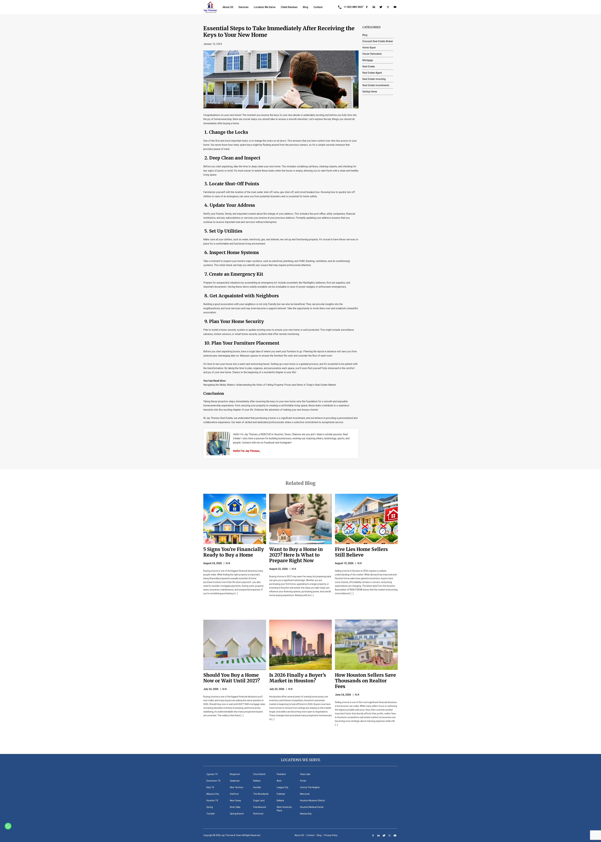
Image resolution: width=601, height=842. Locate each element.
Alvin (279, 780)
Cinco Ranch (259, 774)
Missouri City (212, 794)
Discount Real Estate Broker (377, 41)
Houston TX (212, 800)
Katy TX (210, 787)
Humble (257, 787)
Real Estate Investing (374, 79)
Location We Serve (264, 7)
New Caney (235, 800)
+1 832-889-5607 (353, 6)
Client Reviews (289, 7)
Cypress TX (212, 774)
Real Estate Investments (375, 85)
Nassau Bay (306, 813)
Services (244, 7)
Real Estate (368, 66)
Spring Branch (237, 813)
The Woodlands (261, 794)
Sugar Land (259, 800)
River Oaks (235, 807)
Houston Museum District (312, 800)
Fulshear (281, 794)
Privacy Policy (331, 835)
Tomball (210, 813)
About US (228, 7)
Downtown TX (213, 780)
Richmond (258, 813)
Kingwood (235, 774)
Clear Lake (305, 774)
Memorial (304, 794)
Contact (318, 7)
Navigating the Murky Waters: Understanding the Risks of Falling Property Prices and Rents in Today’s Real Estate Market (269, 384)
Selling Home (369, 91)
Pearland (281, 774)
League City (282, 787)
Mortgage (367, 60)
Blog (305, 7)
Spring (209, 807)
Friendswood (259, 807)
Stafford (234, 794)
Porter (303, 780)
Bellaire (257, 780)
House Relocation (372, 53)
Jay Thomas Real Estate (219, 418)
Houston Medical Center (312, 807)
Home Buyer (369, 47)
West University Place (284, 809)
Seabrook (234, 780)
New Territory (236, 787)
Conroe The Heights (310, 787)
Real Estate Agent (372, 72)
